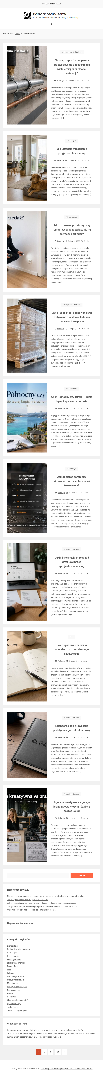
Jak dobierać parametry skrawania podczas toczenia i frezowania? (72, 481)
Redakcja (60, 81)
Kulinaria (10, 973)
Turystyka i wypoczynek (17, 1010)
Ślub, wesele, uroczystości (18, 1000)
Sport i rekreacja (14, 1004)
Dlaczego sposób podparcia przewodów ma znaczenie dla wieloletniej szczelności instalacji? (46, 896)
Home (17, 34)
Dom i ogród (71, 141)
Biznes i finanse (14, 946)
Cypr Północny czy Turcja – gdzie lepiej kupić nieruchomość (32, 910)
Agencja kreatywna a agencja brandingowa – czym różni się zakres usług (71, 807)
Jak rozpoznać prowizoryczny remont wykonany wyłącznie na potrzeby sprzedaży (72, 230)
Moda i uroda (12, 983)
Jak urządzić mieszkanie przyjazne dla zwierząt (27, 900)
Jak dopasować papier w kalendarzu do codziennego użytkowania (72, 649)
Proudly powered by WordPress (79, 1068)
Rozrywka (11, 997)
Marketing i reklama (71, 549)
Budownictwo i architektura (72, 52)
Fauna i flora (12, 966)
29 (58, 1052)
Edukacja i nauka (14, 959)
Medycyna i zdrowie (15, 980)
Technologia (71, 469)
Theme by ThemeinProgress (53, 1068)
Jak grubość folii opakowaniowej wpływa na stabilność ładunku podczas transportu (72, 317)
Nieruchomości (71, 217)
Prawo (10, 993)
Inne (71, 637)
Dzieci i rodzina (13, 956)
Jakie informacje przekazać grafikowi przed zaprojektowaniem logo (72, 562)
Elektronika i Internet (16, 963)
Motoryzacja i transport (71, 305)
